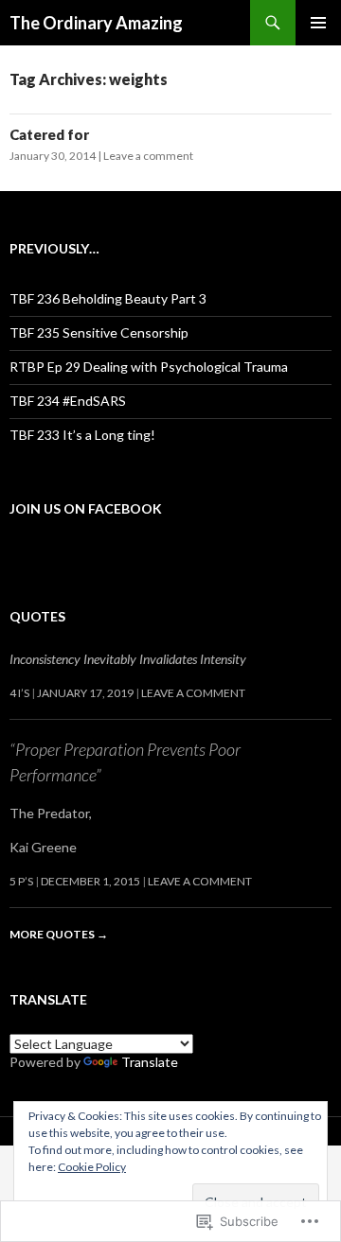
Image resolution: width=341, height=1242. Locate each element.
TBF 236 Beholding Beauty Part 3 (107, 298)
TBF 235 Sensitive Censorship (98, 332)
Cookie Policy (92, 1167)
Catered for (49, 134)
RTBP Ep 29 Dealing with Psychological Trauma (148, 367)
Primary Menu (318, 22)
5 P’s (21, 881)
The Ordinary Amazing (96, 22)
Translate (149, 1062)
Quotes (37, 616)
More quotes (58, 934)
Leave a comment (148, 156)
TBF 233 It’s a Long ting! (82, 435)
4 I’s (19, 693)
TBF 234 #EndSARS (67, 401)
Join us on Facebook (85, 508)
